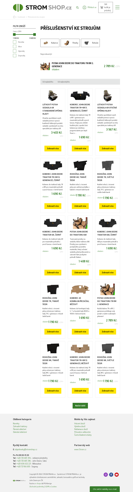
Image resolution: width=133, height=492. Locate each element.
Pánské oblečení (19, 429)
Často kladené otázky (83, 435)
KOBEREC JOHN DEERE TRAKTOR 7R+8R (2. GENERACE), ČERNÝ (52, 177)
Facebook (111, 475)
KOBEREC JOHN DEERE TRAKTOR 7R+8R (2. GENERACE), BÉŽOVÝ (80, 360)
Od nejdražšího (47, 82)
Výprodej (21, 51)
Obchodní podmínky (36, 487)
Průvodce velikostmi (82, 432)
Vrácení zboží (79, 423)
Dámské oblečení (20, 432)
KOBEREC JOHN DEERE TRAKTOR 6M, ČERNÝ (107, 233)
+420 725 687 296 (23, 461)
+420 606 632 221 (23, 464)
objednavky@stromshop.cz (26, 449)
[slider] (14, 34)
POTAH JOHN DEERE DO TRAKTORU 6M (79, 233)
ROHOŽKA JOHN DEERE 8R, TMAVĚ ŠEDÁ (50, 360)
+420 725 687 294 (23, 458)
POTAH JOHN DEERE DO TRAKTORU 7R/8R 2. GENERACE (106, 301)
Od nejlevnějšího (64, 82)
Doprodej (21, 56)
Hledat (76, 7)
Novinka (21, 42)
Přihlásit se (92, 7)
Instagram (106, 475)
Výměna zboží (79, 426)
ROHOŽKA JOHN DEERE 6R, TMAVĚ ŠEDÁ (78, 177)
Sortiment (21, 17)
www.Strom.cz (80, 449)
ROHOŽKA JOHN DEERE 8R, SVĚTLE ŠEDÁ (105, 360)
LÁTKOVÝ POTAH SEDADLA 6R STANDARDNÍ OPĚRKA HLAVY (52, 109)
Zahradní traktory (20, 426)
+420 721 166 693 (23, 466)
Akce (20, 46)
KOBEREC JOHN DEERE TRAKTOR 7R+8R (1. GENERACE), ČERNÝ (80, 107)
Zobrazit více (53, 148)
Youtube (117, 475)
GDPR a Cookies (51, 487)
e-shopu (38, 483)
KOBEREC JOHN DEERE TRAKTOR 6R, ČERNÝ (52, 233)
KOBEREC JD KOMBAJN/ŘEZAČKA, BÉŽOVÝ (79, 301)
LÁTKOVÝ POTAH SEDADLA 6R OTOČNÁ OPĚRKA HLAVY (107, 107)
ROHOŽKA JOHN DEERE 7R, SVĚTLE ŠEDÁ (105, 177)
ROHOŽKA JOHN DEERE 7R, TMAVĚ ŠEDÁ (50, 301)
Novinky (16, 423)
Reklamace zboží (81, 429)
